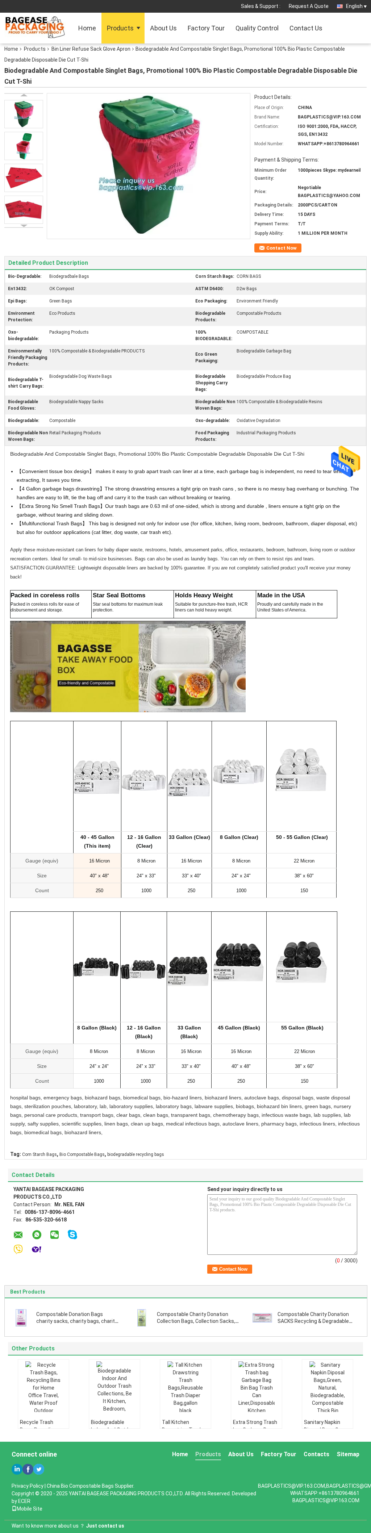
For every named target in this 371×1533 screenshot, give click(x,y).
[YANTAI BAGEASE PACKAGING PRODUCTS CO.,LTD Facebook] (27, 1469)
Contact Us (305, 28)
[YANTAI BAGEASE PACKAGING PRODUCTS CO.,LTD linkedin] (17, 1469)
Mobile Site (29, 1509)
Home (87, 28)
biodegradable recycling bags (135, 1154)
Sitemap (348, 1454)
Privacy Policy (27, 1486)
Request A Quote (309, 6)
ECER (24, 1501)
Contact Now (281, 248)
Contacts (316, 1454)
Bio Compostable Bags (82, 1154)
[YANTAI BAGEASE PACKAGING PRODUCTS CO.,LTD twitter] (38, 1469)
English (354, 6)
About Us (163, 28)
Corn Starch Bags (39, 1154)
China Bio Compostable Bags (80, 1486)
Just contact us (105, 1526)
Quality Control (257, 28)
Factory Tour (206, 28)
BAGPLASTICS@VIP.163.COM (325, 1500)
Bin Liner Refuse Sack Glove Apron (90, 49)
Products (120, 28)
